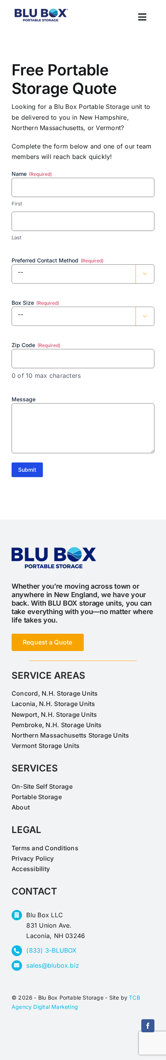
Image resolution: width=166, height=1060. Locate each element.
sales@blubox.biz (52, 965)
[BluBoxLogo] (41, 8)
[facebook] (147, 1025)
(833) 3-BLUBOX (51, 950)
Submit (27, 469)
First (17, 203)
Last (16, 237)
